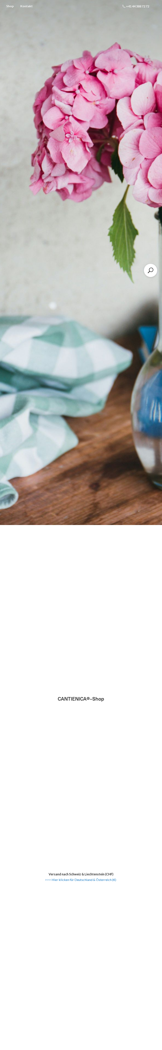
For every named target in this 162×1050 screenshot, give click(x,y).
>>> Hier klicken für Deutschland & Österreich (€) (80, 880)
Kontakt (26, 6)
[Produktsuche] (150, 270)
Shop (10, 6)
